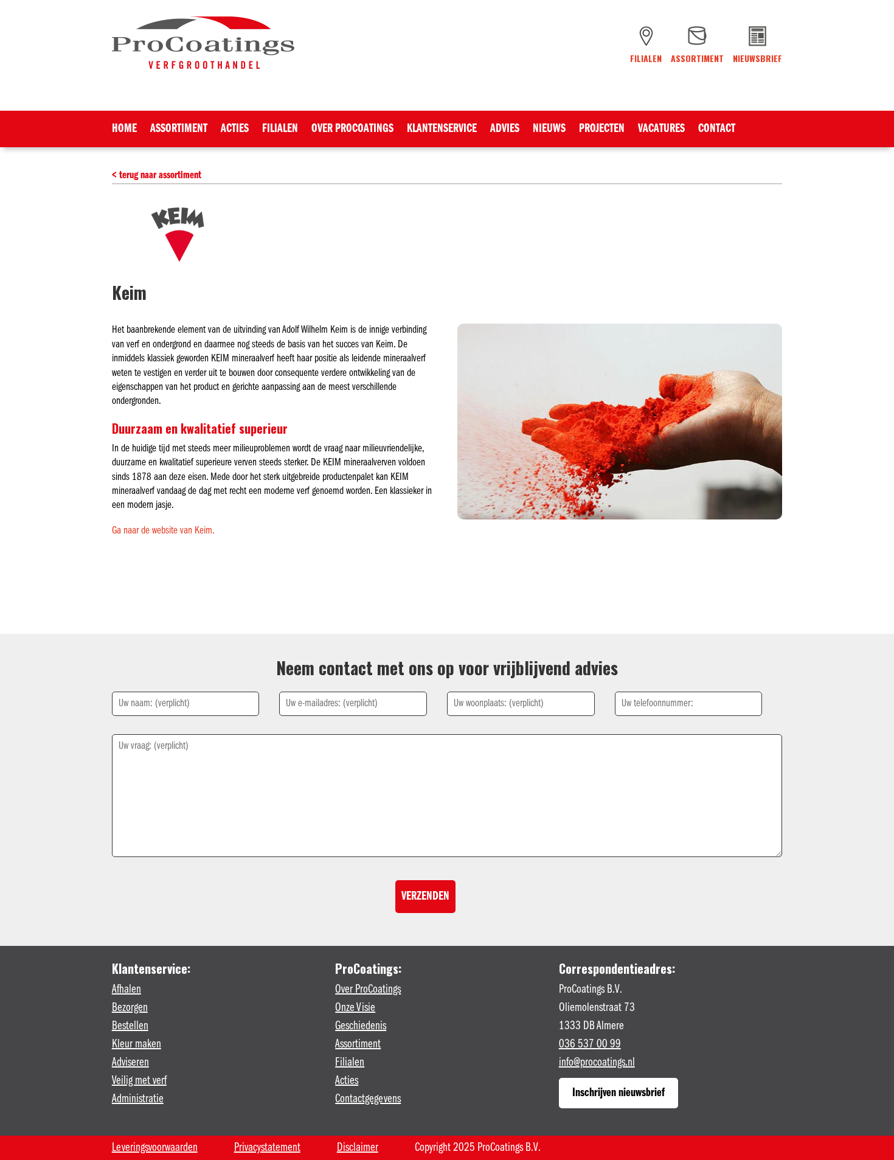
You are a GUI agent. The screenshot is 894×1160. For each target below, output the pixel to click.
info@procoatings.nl (597, 1063)
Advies (504, 130)
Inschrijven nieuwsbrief (618, 1093)
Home (124, 130)
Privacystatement (267, 1148)
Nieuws (549, 130)
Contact (716, 130)
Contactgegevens (368, 1099)
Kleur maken (136, 1044)
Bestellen (130, 1026)
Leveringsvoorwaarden (155, 1148)
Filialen (280, 130)
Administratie (138, 1099)
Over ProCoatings (352, 130)
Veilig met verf (139, 1081)
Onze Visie (355, 1008)
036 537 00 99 (590, 1044)
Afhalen (126, 990)
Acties (235, 130)
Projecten (602, 130)
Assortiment (178, 130)
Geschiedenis (360, 1026)
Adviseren (130, 1063)
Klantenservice (442, 130)
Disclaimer (357, 1148)
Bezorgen (130, 1008)
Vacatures (661, 130)
